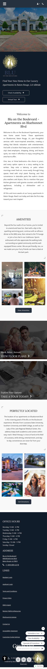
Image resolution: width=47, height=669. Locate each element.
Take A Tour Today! (15, 396)
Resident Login (8, 577)
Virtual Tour (12, 99)
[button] (38, 4)
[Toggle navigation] (4, 4)
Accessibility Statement (10, 631)
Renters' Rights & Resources (12, 611)
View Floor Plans (14, 356)
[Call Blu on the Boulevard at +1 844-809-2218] (43, 4)
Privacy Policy (7, 598)
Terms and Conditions (10, 591)
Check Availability (15, 93)
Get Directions (23, 502)
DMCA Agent (7, 605)
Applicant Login (8, 584)
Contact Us (6, 624)
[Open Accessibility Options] (5, 658)
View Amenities (23, 310)
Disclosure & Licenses (10, 617)
